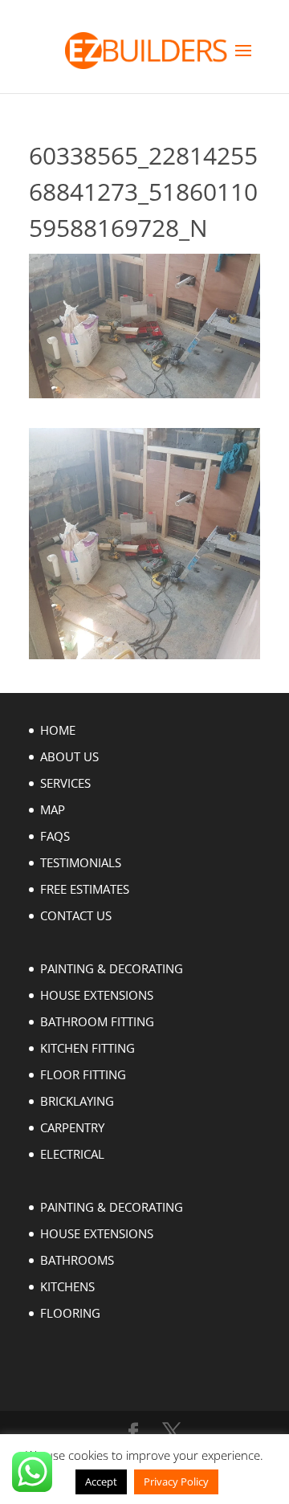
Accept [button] (101, 1481)
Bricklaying (77, 1101)
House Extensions (96, 995)
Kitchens (67, 1286)
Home (57, 730)
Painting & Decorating (111, 968)
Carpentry (72, 1127)
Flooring (70, 1313)
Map (52, 809)
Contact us (76, 915)
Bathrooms (77, 1260)
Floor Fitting (83, 1074)
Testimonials (80, 862)
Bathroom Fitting (97, 1021)
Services (65, 783)
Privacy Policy (176, 1481)
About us (69, 756)
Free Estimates (84, 889)
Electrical (72, 1154)
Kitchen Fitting (87, 1048)
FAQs (55, 836)
